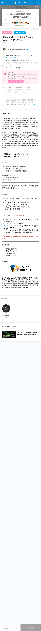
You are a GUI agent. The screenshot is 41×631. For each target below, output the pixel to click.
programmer (18, 88)
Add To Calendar (10, 57)
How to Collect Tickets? (15, 81)
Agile (16, 92)
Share (36, 7)
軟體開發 (28, 88)
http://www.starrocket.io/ (11, 226)
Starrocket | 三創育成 (12, 68)
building (23, 92)
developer (33, 92)
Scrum (9, 88)
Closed (30, 627)
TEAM (8, 92)
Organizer (5, 629)
